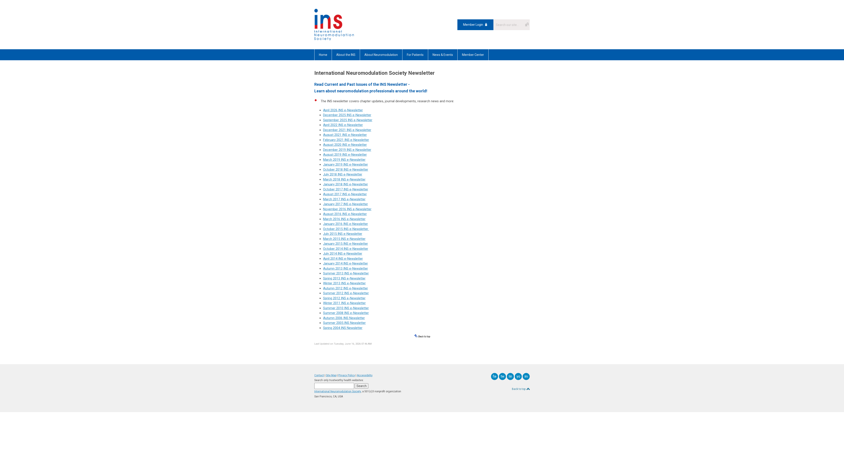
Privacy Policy (346, 375)
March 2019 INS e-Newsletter (344, 160)
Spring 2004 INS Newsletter (342, 328)
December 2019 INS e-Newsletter (347, 150)
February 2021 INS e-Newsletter (346, 140)
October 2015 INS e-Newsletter (345, 229)
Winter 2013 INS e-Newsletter (344, 283)
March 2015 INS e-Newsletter (344, 239)
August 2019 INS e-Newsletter (345, 155)
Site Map (331, 375)
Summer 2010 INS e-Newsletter (346, 308)
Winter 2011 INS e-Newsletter (344, 303)
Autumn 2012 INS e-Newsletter (345, 288)
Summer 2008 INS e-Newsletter (346, 313)
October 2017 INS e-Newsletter (345, 189)
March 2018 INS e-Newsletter (344, 179)
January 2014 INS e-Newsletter (345, 263)
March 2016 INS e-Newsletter (344, 219)
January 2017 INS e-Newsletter (345, 204)
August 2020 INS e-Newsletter (345, 145)
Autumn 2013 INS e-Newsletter (345, 268)
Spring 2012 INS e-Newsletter (344, 298)
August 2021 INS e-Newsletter (345, 135)
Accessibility (365, 375)
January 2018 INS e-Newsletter (345, 184)
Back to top (519, 389)
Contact (319, 375)
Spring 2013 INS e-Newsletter (344, 278)
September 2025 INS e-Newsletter (347, 120)
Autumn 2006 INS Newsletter (344, 318)
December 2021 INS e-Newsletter (347, 130)
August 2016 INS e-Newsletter (345, 214)
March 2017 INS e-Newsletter (344, 199)
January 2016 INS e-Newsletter (345, 224)
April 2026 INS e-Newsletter (343, 110)
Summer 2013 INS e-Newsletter (346, 273)
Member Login (473, 24)
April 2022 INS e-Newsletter (343, 125)
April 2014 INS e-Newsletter (343, 259)
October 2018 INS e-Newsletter (345, 170)
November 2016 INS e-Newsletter (347, 209)
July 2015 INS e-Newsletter (342, 234)
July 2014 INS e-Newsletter (342, 254)
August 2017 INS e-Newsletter (345, 194)
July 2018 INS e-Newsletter (342, 174)
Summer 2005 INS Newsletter (344, 323)
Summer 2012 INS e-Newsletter (346, 293)
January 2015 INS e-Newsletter (345, 244)
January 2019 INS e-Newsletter (345, 164)
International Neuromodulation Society (337, 391)
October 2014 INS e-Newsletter (345, 249)
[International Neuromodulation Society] (334, 39)
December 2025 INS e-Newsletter (347, 115)
